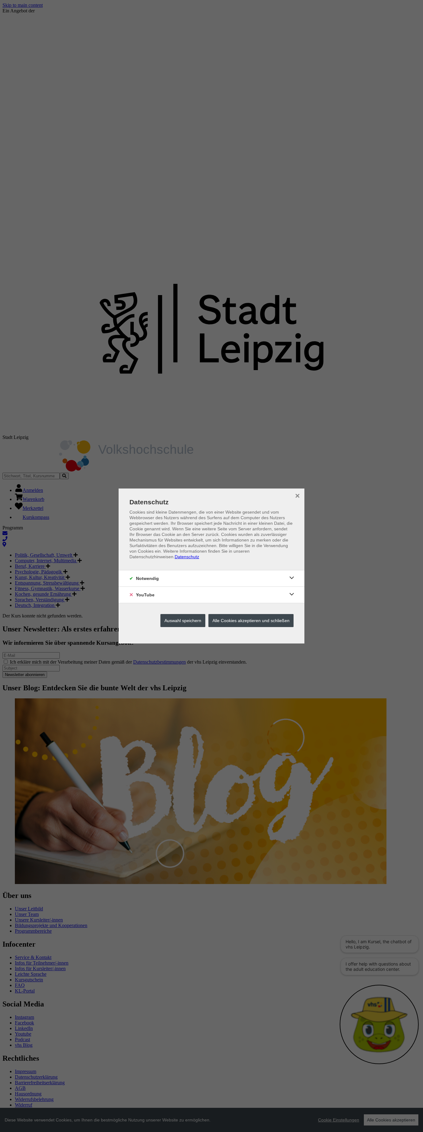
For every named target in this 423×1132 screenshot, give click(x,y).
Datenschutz (187, 556)
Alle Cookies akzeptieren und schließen (251, 620)
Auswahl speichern (182, 620)
